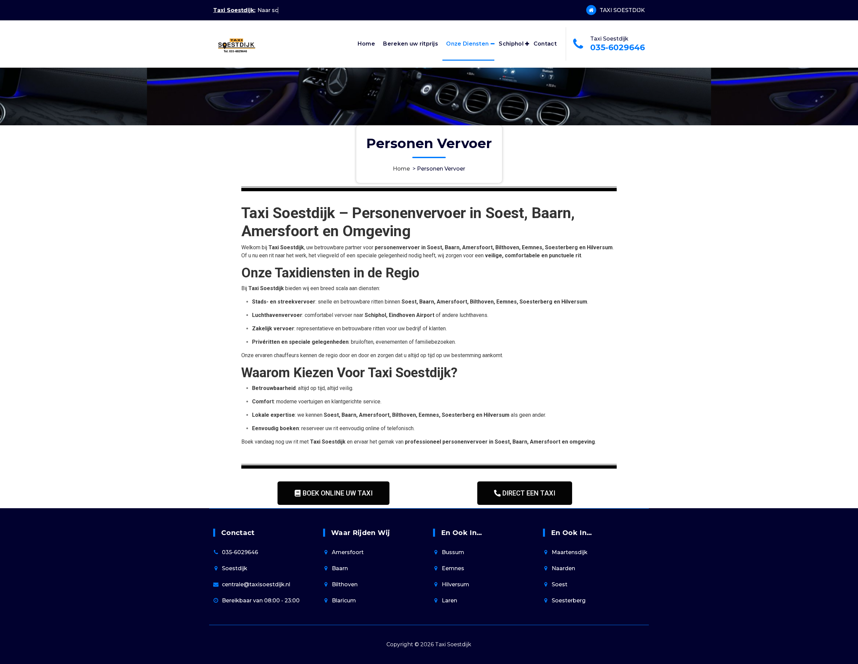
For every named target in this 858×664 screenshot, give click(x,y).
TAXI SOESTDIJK (622, 10)
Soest (559, 584)
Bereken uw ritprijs (410, 44)
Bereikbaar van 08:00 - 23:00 (261, 600)
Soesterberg (569, 600)
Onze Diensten (467, 44)
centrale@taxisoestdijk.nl (256, 584)
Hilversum (455, 584)
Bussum (453, 552)
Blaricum (344, 600)
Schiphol (511, 44)
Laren (449, 600)
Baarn (340, 568)
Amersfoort (348, 552)
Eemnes (453, 568)
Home (366, 44)
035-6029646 (617, 47)
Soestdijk (234, 568)
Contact (545, 44)
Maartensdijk (570, 552)
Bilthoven (345, 584)
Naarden (563, 568)
